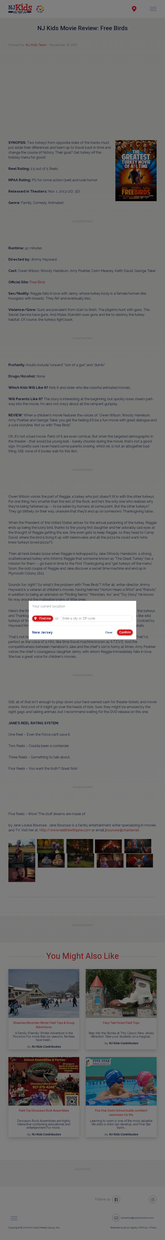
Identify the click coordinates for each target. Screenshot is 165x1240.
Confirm (125, 632)
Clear (109, 632)
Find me (45, 618)
